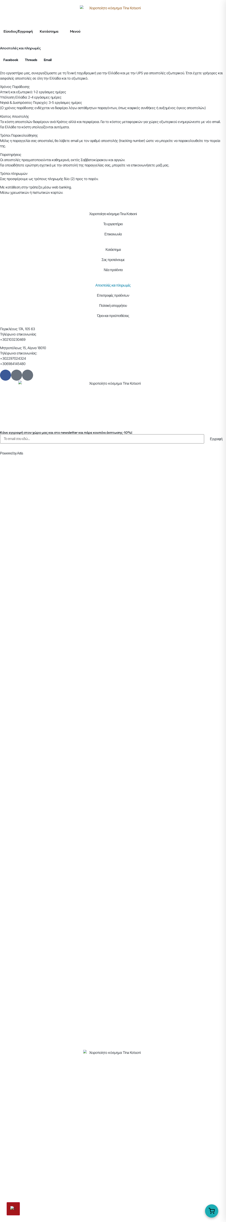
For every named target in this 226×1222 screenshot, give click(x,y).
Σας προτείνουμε (113, 260)
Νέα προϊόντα (113, 270)
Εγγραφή (216, 439)
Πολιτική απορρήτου (113, 305)
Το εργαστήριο (113, 224)
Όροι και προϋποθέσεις (113, 316)
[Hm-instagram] (16, 375)
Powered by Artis (11, 453)
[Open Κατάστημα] (61, 31)
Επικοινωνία (113, 234)
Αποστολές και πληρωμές (113, 285)
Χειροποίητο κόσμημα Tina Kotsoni (113, 214)
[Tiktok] (27, 375)
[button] (10, 60)
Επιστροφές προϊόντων (113, 295)
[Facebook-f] (5, 375)
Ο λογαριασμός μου (113, 1094)
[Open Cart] (211, 1211)
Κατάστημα (113, 249)
